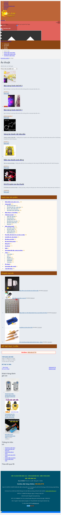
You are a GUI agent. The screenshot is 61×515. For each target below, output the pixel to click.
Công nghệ (8, 204)
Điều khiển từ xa (11, 232)
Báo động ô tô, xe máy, (12, 221)
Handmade (9, 260)
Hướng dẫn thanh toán (9, 6)
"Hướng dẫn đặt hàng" (50, 491)
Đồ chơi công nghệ (11, 205)
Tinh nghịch (9, 254)
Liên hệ (5, 9)
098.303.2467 (52, 369)
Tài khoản (6, 7)
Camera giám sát (11, 219)
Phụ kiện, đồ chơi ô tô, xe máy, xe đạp (15, 234)
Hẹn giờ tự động (10, 229)
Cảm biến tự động (11, 228)
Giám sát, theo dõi (11, 216)
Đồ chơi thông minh (10, 241)
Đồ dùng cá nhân (9, 239)
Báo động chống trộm (12, 222)
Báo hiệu (9, 224)
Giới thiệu (6, 3)
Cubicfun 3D (10, 259)
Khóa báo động (10, 218)
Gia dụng (7, 246)
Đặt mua (6, 93)
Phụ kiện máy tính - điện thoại (14, 207)
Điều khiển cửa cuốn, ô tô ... (12, 202)
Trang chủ (6, 1)
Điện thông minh (9, 226)
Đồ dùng (9, 257)
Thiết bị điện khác (11, 231)
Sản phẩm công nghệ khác (13, 210)
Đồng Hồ (7, 243)
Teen (6, 252)
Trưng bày (9, 262)
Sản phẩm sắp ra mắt (10, 266)
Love (8, 255)
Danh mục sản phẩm (6, 41)
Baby (6, 248)
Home (2, 58)
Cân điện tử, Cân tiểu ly (11, 237)
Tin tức (5, 47)
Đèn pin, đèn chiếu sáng (12, 208)
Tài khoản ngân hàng (9, 55)
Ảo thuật (7, 264)
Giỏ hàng (3, 20)
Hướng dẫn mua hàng (9, 52)
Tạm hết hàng (8, 268)
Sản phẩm (6, 4)
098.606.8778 (31, 352)
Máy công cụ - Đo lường (11, 212)
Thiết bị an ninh (9, 214)
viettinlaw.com (35, 503)
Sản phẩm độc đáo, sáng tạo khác (14, 250)
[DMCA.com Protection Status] (30, 506)
